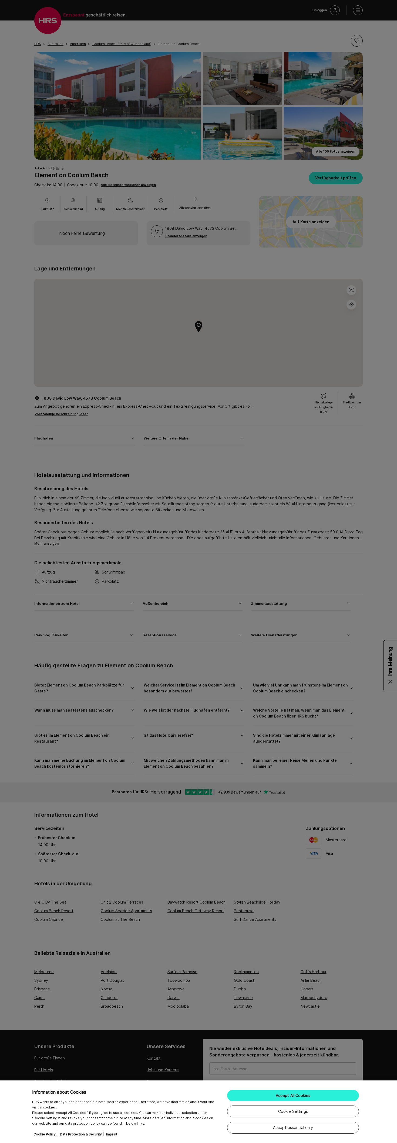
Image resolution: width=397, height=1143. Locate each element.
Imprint (111, 1134)
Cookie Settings (293, 1111)
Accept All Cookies (293, 1095)
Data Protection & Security (81, 1134)
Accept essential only (293, 1127)
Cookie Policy (44, 1134)
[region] (198, 1111)
